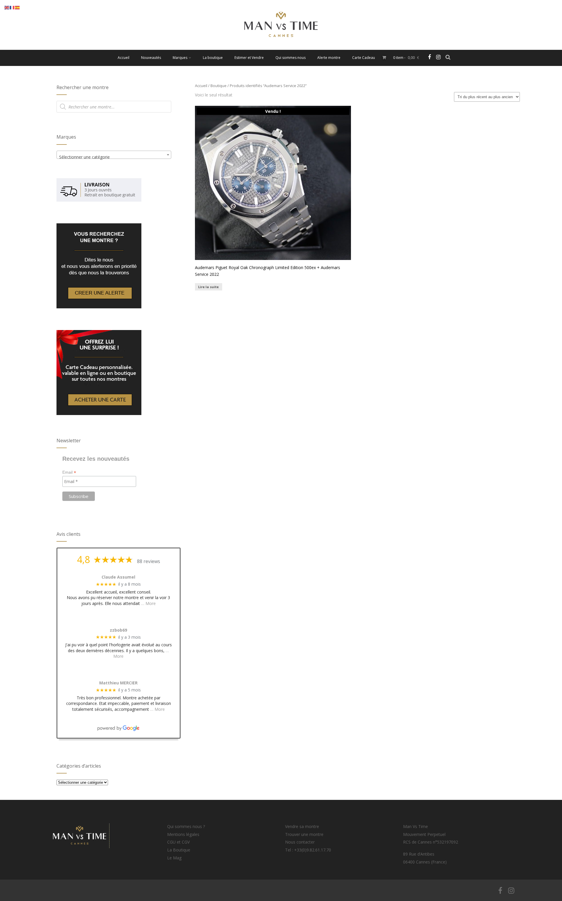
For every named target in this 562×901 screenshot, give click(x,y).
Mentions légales (183, 834)
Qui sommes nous (290, 57)
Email (69, 472)
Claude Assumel (118, 577)
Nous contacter (300, 842)
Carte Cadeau (363, 57)
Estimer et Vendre (249, 57)
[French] (12, 7)
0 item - (406, 57)
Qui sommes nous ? (186, 826)
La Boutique (178, 850)
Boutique (218, 85)
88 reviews (148, 561)
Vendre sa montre (302, 826)
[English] (7, 7)
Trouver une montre (304, 834)
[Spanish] (17, 7)
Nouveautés (151, 57)
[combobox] (113, 155)
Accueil (123, 57)
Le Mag (174, 858)
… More (148, 603)
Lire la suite (208, 287)
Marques (180, 57)
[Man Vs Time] (281, 47)
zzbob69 (118, 630)
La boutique (213, 57)
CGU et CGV (178, 842)
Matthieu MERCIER (118, 683)
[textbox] (114, 157)
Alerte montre (328, 57)
